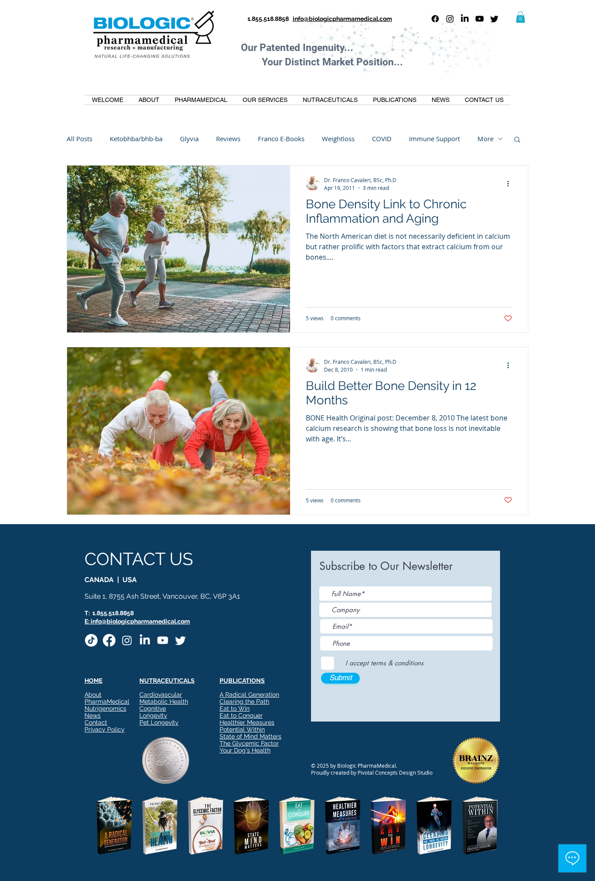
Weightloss (338, 138)
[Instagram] (450, 19)
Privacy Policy (105, 729)
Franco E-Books (281, 138)
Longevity (153, 715)
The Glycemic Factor (249, 743)
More (485, 138)
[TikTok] (91, 640)
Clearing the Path (244, 701)
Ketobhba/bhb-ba (136, 138)
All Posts (79, 138)
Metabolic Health (163, 701)
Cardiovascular (160, 694)
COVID (382, 138)
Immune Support (434, 138)
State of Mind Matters (250, 736)
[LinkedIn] (465, 19)
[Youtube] (479, 19)
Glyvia (189, 138)
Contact (96, 722)
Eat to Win (235, 708)
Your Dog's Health (245, 750)
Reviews (228, 138)
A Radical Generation (249, 694)
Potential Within (242, 729)
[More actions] (511, 183)
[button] (520, 17)
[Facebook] (435, 19)
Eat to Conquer (241, 715)
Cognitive (152, 708)
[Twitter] (494, 19)
